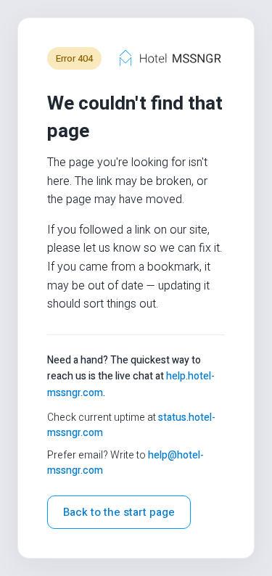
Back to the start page (119, 512)
